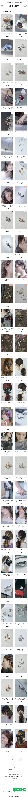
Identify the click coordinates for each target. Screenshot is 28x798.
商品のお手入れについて (14, 769)
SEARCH (4, 791)
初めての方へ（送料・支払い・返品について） (14, 776)
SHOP (14, 780)
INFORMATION (14, 778)
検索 (14, 767)
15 (16, 759)
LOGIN (14, 783)
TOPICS (9, 791)
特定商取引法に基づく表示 (14, 774)
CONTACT (14, 785)
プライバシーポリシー (14, 772)
